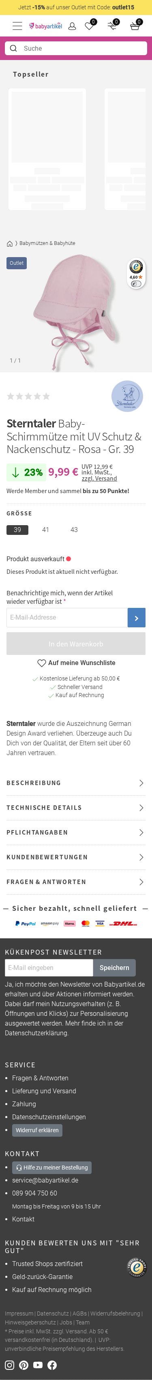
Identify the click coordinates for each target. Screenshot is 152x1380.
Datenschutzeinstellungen (49, 1117)
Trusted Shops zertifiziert (47, 1264)
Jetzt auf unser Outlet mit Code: (76, 7)
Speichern (114, 968)
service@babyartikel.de (45, 1180)
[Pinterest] (26, 1364)
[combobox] (76, 48)
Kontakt (23, 1219)
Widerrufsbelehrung (115, 1313)
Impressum (19, 1313)
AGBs (80, 1313)
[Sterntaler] (127, 396)
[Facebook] (53, 1364)
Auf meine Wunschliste (82, 663)
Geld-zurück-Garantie (42, 1277)
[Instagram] (12, 1364)
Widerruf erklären (37, 1130)
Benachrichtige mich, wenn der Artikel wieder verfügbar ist (59, 596)
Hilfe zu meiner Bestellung (55, 1167)
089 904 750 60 (34, 1193)
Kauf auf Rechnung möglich (52, 1290)
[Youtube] (40, 1364)
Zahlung (24, 1104)
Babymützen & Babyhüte (47, 243)
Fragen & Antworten (40, 1078)
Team (83, 1322)
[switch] (136, 284)
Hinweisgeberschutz (30, 1322)
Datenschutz (53, 1313)
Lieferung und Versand (44, 1091)
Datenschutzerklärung (36, 1033)
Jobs (66, 1322)
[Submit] (14, 48)
